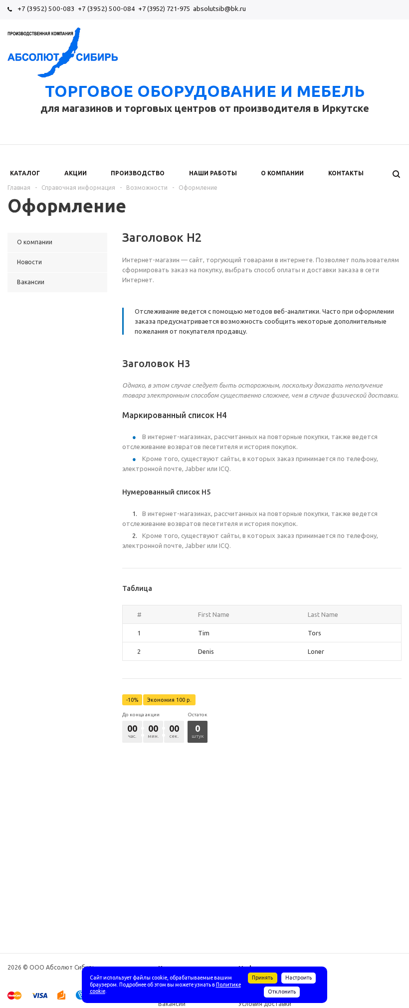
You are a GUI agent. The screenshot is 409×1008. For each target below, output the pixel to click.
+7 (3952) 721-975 (164, 8)
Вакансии (172, 1004)
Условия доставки (264, 1004)
